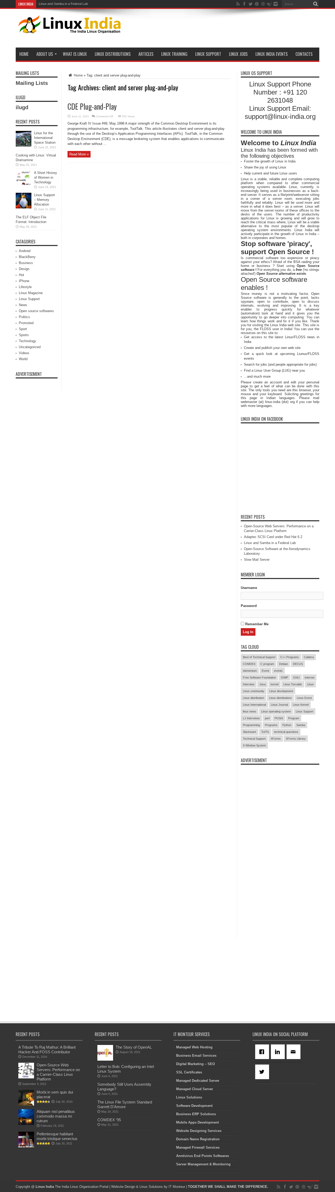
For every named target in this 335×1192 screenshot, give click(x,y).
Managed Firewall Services (198, 1147)
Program (293, 718)
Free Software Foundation (259, 677)
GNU (296, 677)
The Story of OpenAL (134, 1047)
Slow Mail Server (257, 560)
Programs (271, 725)
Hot (21, 275)
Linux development (281, 691)
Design (24, 269)
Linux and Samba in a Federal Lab (63, 4)
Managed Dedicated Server (197, 1081)
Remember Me (256, 624)
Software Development (194, 1106)
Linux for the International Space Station (44, 137)
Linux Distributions (113, 54)
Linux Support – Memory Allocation (44, 199)
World (23, 359)
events (278, 670)
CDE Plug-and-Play (92, 106)
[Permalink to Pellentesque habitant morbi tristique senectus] (26, 1146)
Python (286, 725)
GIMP (284, 677)
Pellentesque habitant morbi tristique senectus (57, 1136)
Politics (24, 317)
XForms (276, 738)
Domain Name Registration (198, 1139)
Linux (310, 684)
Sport (23, 329)
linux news (249, 711)
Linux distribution (253, 697)
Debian (283, 663)
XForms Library (296, 738)
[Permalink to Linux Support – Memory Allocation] (23, 207)
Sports (24, 335)
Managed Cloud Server (194, 1089)
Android (24, 251)
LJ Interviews (251, 718)
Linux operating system (276, 711)
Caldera (309, 657)
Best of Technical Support (259, 657)
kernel (274, 684)
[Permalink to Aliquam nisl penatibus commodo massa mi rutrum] (26, 1124)
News (23, 305)
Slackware (249, 731)
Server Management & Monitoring (203, 1164)
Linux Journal (279, 704)
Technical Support (254, 738)
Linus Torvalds (292, 684)
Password (249, 606)
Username (249, 588)
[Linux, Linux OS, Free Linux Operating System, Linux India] (68, 29)
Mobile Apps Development (197, 1122)
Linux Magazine (31, 293)
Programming (251, 725)
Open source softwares (36, 311)
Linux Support (208, 54)
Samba (300, 725)
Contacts (303, 54)
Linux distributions (280, 697)
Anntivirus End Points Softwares (202, 1156)
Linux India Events (271, 54)
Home (24, 54)
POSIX (279, 718)
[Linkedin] (279, 1051)
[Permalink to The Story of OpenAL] (105, 1059)
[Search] (315, 4)
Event (265, 670)
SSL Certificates (189, 1072)
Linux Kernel (301, 704)
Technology (27, 341)
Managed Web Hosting (194, 1047)
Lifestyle (25, 287)
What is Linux (75, 54)
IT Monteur (177, 1187)
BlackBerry (27, 257)
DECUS (298, 663)
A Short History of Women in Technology (45, 177)
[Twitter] (263, 1071)
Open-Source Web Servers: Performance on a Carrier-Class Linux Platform (58, 1072)
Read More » (79, 154)
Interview (248, 684)
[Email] (294, 1051)
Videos (24, 353)
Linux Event (304, 697)
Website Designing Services (198, 1131)
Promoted (26, 323)
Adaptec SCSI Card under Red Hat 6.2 (273, 537)
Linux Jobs (238, 54)
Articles (145, 54)
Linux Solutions (189, 1097)
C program (267, 663)
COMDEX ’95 (109, 1120)
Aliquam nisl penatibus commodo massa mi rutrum (56, 1116)
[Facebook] (263, 1051)
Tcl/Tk (265, 731)
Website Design (123, 1187)
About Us (44, 54)
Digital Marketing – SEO (195, 1064)
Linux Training (174, 54)
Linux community (253, 691)
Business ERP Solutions (196, 1114)
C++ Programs (289, 657)
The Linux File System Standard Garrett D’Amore (124, 1104)
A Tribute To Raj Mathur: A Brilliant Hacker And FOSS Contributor (47, 1049)
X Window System (254, 745)
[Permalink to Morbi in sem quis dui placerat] (26, 1104)
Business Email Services (196, 1055)
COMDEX (249, 663)
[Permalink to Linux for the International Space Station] (23, 145)
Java (262, 684)
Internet (309, 677)
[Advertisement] (224, 29)
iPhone (24, 281)
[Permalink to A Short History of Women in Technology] (23, 185)
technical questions (286, 731)
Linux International (254, 704)
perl (267, 718)
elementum (250, 670)
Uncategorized (30, 347)
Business (26, 263)
